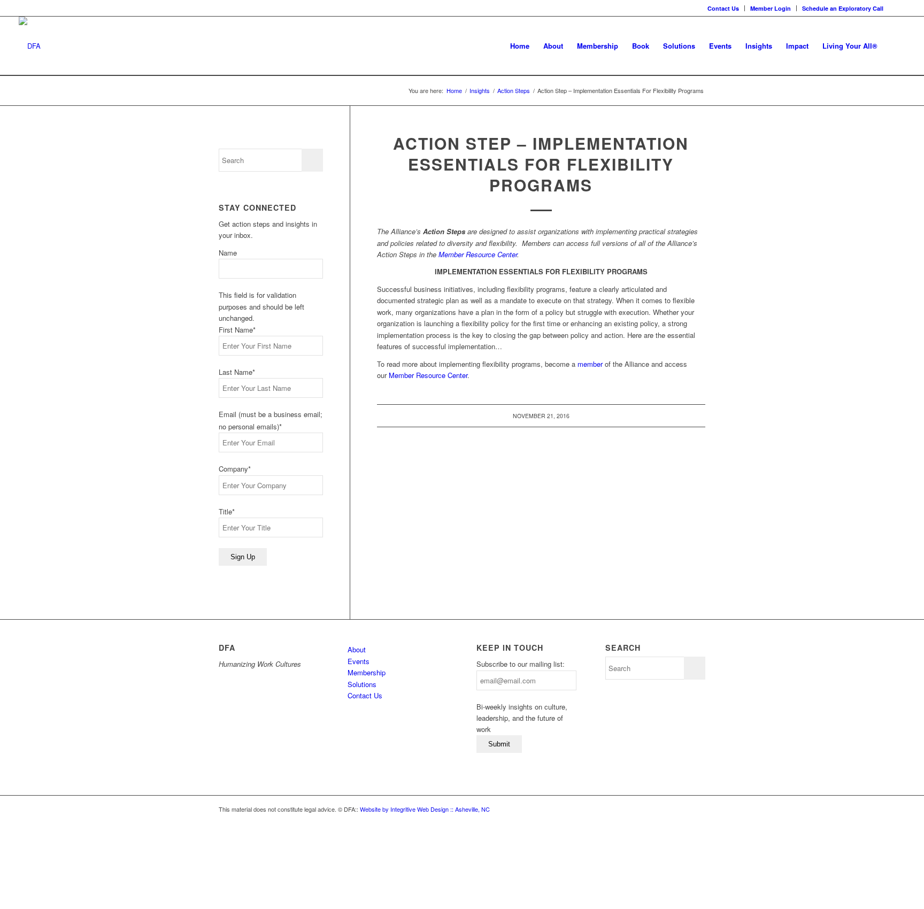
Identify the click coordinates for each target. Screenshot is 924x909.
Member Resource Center (477, 254)
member (590, 364)
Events (358, 661)
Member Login (770, 8)
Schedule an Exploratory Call (842, 8)
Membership (367, 672)
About (357, 649)
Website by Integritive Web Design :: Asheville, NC (425, 809)
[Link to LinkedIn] (897, 8)
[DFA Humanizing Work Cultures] (30, 46)
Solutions (362, 684)
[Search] (894, 46)
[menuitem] (723, 8)
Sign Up (242, 557)
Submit (499, 744)
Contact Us (723, 8)
